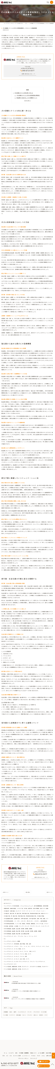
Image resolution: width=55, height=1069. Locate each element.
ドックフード (12, 1015)
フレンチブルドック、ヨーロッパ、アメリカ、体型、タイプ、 (18, 954)
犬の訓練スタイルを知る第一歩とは (24, 93)
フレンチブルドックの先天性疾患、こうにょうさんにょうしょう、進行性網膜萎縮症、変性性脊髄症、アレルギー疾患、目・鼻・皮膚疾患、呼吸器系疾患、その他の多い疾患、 (27, 906)
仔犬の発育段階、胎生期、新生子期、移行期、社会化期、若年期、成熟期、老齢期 (22, 931)
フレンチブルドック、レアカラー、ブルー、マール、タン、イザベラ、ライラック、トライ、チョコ (26, 946)
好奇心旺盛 (18, 1015)
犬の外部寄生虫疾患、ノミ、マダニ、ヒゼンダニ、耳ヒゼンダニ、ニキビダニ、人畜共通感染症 (25, 921)
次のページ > (49, 892)
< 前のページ (5, 892)
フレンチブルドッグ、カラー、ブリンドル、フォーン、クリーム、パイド (20, 936)
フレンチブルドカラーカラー (10, 964)
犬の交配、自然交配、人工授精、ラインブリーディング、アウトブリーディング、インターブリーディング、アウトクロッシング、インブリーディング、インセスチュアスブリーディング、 (27, 926)
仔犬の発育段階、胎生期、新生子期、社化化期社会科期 (16, 933)
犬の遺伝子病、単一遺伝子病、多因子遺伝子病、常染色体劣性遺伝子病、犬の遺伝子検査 (24, 916)
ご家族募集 (5, 1011)
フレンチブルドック (22, 1011)
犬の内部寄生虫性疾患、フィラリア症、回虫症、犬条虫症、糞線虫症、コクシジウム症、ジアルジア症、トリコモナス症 (27, 923)
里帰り (15, 1011)
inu (4, 938)
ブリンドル (29, 1015)
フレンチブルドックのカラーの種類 (12, 941)
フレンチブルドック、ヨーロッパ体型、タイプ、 (15, 949)
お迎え (10, 1011)
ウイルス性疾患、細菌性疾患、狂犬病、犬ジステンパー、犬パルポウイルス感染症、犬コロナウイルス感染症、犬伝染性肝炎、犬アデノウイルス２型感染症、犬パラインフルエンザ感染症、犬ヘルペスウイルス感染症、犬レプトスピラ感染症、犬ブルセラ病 (27, 966)
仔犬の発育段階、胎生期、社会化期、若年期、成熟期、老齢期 (18, 928)
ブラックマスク (37, 1011)
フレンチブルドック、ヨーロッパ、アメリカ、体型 (15, 956)
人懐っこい (35, 1015)
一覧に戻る (27, 892)
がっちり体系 (43, 1011)
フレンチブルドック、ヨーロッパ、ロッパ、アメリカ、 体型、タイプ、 (20, 951)
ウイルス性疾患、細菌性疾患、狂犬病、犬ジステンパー (16, 969)
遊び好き (41, 1015)
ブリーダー (30, 1011)
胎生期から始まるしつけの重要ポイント (27, 98)
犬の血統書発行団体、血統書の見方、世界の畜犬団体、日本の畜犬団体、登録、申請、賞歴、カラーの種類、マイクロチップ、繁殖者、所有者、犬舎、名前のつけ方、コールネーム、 (27, 918)
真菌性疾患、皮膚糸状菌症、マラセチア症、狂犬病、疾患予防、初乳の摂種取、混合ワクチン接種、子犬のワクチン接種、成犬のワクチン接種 (27, 908)
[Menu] (51, 2)
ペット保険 (5, 1015)
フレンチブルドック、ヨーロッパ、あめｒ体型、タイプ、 (17, 959)
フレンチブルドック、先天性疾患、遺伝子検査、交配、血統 (17, 944)
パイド (46, 1015)
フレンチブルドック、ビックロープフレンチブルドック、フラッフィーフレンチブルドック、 (25, 961)
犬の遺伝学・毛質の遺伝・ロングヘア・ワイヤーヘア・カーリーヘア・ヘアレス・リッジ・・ (25, 911)
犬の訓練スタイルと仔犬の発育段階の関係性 (28, 95)
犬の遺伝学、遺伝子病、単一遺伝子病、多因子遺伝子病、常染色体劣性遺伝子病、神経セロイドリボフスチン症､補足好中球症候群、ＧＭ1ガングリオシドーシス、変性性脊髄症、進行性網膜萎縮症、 (27, 913)
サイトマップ (33, 1058)
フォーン (24, 1015)
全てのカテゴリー (8, 903)
